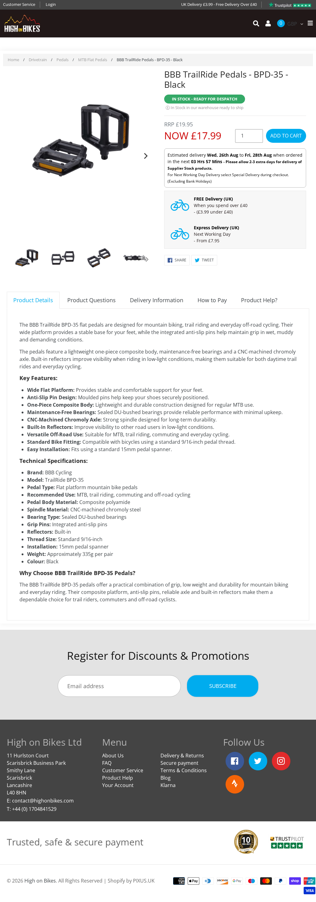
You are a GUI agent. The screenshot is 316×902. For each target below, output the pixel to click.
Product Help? (259, 300)
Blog (165, 777)
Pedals (62, 59)
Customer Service (19, 4)
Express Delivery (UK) (216, 228)
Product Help (117, 777)
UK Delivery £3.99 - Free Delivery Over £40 (219, 4)
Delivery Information (156, 300)
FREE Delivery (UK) (213, 199)
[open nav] (309, 23)
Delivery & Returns (182, 755)
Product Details (33, 300)
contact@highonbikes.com (43, 800)
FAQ (106, 763)
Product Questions (91, 300)
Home (13, 59)
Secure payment (179, 763)
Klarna (168, 785)
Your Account (118, 785)
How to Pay (212, 300)
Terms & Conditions (183, 770)
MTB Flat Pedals (92, 59)
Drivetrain (38, 59)
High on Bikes (40, 880)
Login (51, 4)
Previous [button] (16, 154)
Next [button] (146, 154)
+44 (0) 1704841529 (34, 809)
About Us (113, 755)
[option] (81, 141)
